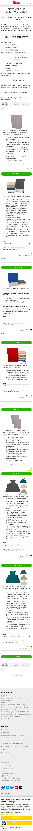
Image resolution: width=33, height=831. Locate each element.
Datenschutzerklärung (7, 814)
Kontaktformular (5, 793)
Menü (2, 2)
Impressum (6, 752)
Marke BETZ (6, 732)
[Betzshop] (16, 2)
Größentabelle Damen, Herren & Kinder (14, 735)
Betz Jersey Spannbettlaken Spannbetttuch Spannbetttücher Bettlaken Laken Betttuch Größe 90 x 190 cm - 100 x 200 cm (15, 132)
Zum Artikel (16, 173)
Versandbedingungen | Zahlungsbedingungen (15, 746)
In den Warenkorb (16, 267)
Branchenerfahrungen (9, 738)
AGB (4, 749)
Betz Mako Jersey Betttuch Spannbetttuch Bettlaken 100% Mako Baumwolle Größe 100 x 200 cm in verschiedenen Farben (15, 365)
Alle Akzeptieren (16, 817)
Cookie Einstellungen (9, 755)
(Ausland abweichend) (18, 164)
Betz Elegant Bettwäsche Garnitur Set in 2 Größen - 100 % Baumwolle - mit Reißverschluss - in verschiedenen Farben (16, 588)
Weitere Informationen (16, 827)
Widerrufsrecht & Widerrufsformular (13, 744)
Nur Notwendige (16, 823)
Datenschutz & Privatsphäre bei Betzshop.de (15, 741)
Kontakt (5, 729)
